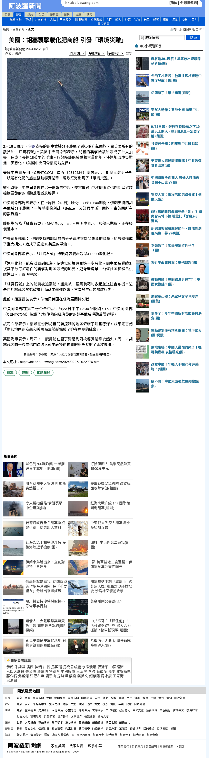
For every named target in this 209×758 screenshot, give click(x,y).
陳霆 (18, 53)
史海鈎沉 (43, 710)
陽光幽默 (111, 734)
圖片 (103, 23)
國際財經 (96, 19)
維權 (156, 19)
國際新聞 (81, 19)
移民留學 (84, 728)
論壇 (78, 14)
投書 (105, 704)
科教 (128, 19)
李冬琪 (43, 354)
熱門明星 (57, 722)
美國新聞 (41, 19)
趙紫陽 (94, 676)
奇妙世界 (135, 728)
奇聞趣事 (111, 728)
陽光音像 (152, 734)
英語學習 (49, 716)
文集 (73, 704)
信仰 (194, 19)
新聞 (19, 14)
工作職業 (111, 710)
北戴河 (23, 676)
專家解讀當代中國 (63, 734)
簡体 (174, 2)
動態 (65, 704)
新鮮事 (54, 14)
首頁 (7, 14)
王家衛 (118, 676)
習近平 (103, 667)
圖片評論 (139, 704)
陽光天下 (125, 734)
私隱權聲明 (166, 746)
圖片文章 (103, 716)
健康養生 (30, 710)
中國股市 (68, 672)
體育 (166, 19)
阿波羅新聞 (25, 6)
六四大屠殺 (15, 672)
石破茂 (101, 672)
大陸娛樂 (30, 722)
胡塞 (10, 372)
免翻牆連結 (188, 2)
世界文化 (22, 716)
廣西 (30, 667)
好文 (97, 704)
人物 (109, 19)
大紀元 (63, 354)
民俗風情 (162, 728)
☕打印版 (176, 29)
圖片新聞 (179, 698)
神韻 (38, 667)
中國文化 (138, 710)
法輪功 (42, 672)
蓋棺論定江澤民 (40, 734)
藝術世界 (151, 710)
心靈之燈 (70, 710)
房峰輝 (62, 676)
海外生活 (84, 710)
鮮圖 (173, 728)
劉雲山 (51, 676)
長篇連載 (89, 716)
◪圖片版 (189, 29)
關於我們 (123, 746)
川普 (46, 667)
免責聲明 (151, 746)
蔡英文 (82, 676)
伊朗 (32, 146)
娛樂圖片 (124, 722)
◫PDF (200, 29)
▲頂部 (180, 746)
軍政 (28, 19)
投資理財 (192, 710)
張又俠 (30, 672)
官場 (137, 19)
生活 (41, 14)
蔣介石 (11, 676)
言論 (27, 704)
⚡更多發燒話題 (18, 660)
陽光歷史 (98, 734)
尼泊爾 (11, 681)
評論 (30, 14)
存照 (121, 704)
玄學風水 (97, 710)
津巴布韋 (37, 676)
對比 (113, 704)
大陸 (53, 19)
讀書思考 (35, 716)
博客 (89, 14)
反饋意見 (137, 746)
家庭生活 (57, 710)
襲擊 (25, 372)
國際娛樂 (84, 722)
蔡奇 (72, 676)
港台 (185, 19)
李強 (91, 672)
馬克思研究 (84, 734)
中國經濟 (65, 19)
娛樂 (67, 14)
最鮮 (19, 728)
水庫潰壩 (89, 667)
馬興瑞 (56, 667)
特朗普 (54, 672)
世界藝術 (62, 716)
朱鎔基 (20, 667)
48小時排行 (150, 46)
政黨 (81, 704)
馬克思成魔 (72, 667)
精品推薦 (111, 722)
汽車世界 (70, 728)
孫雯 (111, 672)
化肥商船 (43, 372)
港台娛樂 (70, 722)
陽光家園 (138, 734)
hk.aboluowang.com (82, 2)
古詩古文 (178, 710)
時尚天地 (97, 728)
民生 (147, 19)
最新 (16, 19)
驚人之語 (54, 704)
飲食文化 (30, 728)
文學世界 (76, 716)
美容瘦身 (165, 710)
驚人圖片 (22, 734)
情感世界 (43, 728)
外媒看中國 (40, 704)
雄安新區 (124, 672)
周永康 (106, 676)
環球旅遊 (149, 728)
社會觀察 (57, 728)
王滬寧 (81, 672)
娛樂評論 (97, 722)
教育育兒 (124, 710)
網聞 (118, 19)
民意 (129, 704)
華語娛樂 (43, 722)
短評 (89, 704)
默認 (129, 53)
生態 (175, 19)
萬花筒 (123, 728)
